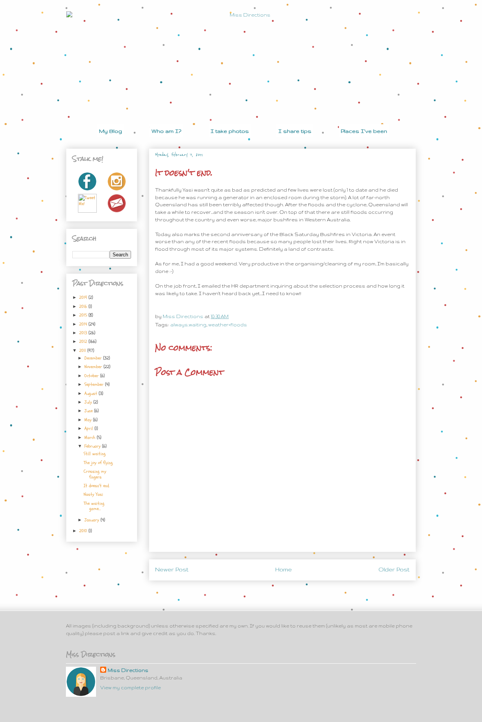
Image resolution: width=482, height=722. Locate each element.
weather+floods (227, 324)
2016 (83, 306)
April (89, 428)
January (92, 520)
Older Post (394, 570)
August (91, 393)
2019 (83, 297)
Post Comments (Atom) (300, 590)
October (92, 376)
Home (283, 570)
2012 (83, 341)
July (88, 402)
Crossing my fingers (95, 474)
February (93, 446)
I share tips (294, 131)
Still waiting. (95, 454)
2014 (83, 324)
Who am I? (166, 131)
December (93, 358)
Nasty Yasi (93, 494)
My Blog (110, 131)
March (90, 437)
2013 (83, 333)
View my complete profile (130, 687)
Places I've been (364, 131)
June (89, 411)
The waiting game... (94, 506)
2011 (83, 350)
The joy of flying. (98, 463)
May (88, 420)
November (94, 367)
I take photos (229, 131)
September (94, 384)
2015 (83, 315)
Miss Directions (183, 316)
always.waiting (188, 324)
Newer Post (172, 570)
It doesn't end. (97, 486)
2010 (83, 531)
